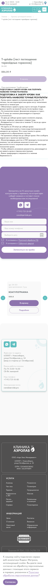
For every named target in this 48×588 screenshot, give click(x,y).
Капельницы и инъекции (31, 500)
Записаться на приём (24, 249)
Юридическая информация (32, 526)
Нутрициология (33, 490)
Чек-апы (9, 486)
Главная (4, 17)
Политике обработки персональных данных (21, 574)
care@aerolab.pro (24, 215)
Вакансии (30, 521)
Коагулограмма (18, 292)
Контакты (30, 518)
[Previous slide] (3, 298)
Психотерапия (32, 505)
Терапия (9, 490)
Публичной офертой (26, 243)
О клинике (10, 521)
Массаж (30, 493)
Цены (8, 518)
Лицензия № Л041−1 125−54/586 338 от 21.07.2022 (24, 551)
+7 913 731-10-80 (24, 211)
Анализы (9, 483)
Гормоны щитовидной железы (21, 17)
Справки (9, 505)
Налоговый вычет (10, 526)
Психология (31, 483)
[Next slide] (45, 298)
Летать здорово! (9, 500)
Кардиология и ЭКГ (11, 494)
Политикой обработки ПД (28, 240)
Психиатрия (31, 486)
